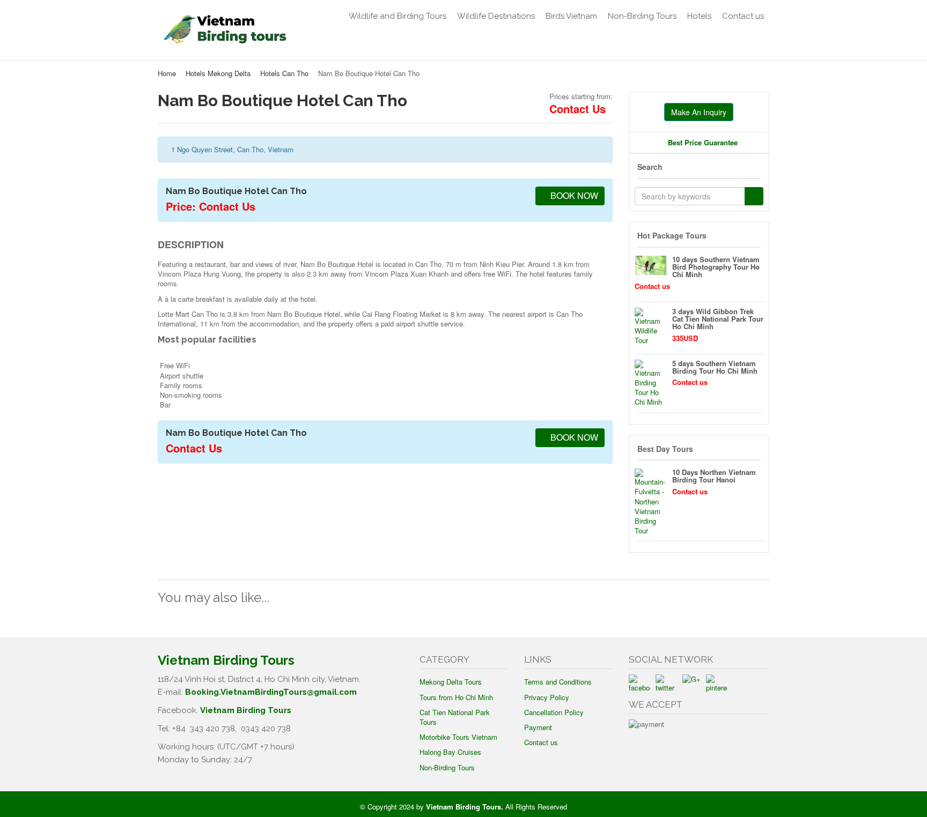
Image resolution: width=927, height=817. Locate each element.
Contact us (743, 16)
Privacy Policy (546, 697)
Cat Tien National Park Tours (455, 717)
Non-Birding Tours (642, 16)
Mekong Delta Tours (451, 682)
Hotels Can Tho (284, 73)
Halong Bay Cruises (450, 752)
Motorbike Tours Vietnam (458, 737)
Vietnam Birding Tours (245, 710)
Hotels (699, 16)
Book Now (573, 195)
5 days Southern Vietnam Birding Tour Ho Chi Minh (714, 367)
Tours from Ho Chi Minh (456, 697)
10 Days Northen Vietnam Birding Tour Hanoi (714, 476)
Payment (538, 727)
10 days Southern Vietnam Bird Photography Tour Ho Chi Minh (716, 267)
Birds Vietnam (571, 16)
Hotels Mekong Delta (218, 73)
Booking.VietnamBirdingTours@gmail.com (271, 692)
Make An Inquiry (698, 112)
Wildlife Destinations (496, 16)
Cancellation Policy (554, 712)
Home (167, 73)
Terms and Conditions (558, 682)
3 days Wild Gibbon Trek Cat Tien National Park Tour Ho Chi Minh (717, 319)
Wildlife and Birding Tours (397, 16)
